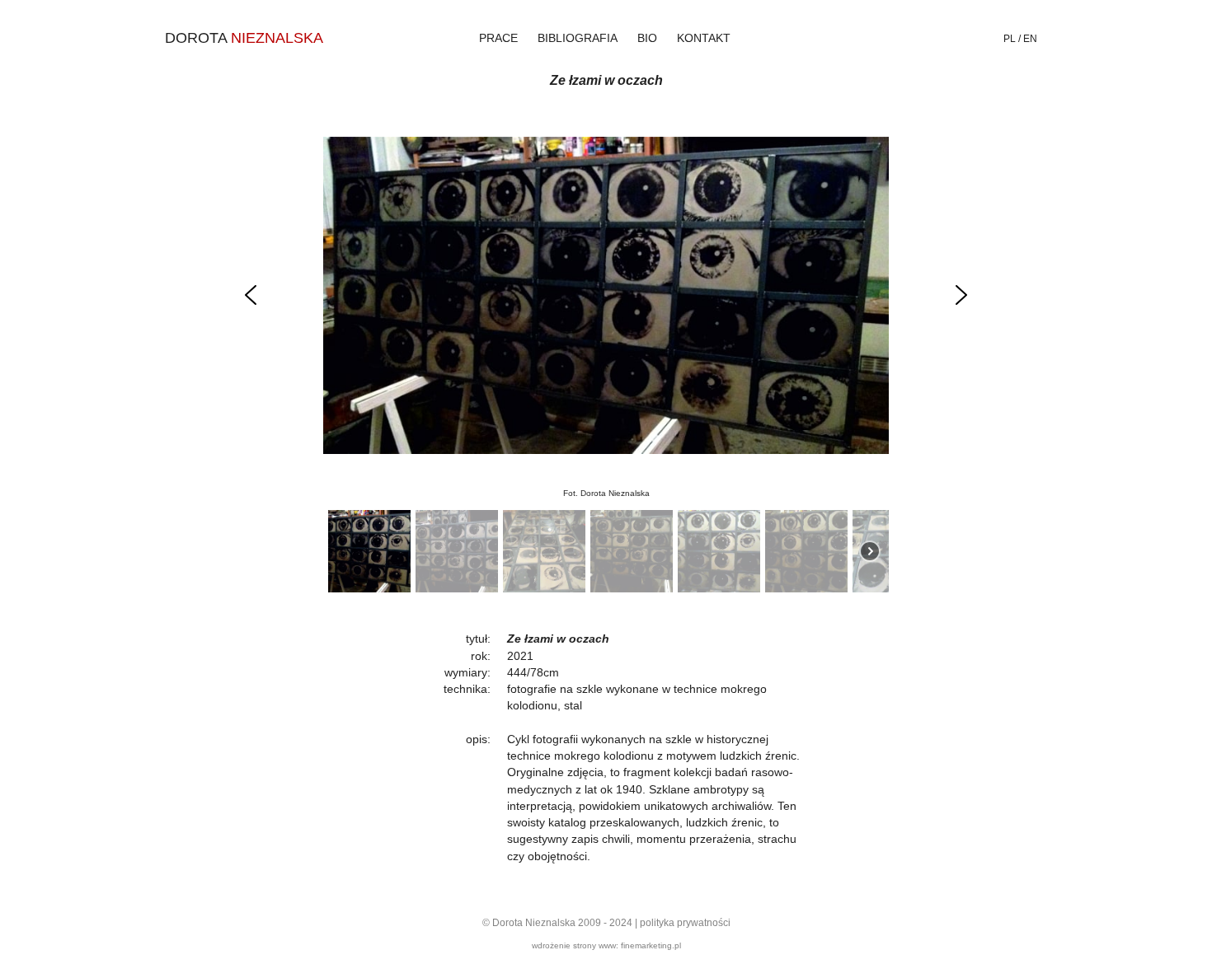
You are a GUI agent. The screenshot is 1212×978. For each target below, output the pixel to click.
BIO (647, 37)
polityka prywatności (685, 923)
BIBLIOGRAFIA (578, 37)
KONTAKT (703, 37)
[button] (250, 295)
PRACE (498, 37)
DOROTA (244, 38)
